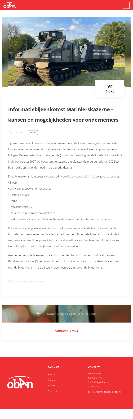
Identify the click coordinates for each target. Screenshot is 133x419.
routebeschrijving (66, 331)
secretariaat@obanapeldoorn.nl (104, 391)
